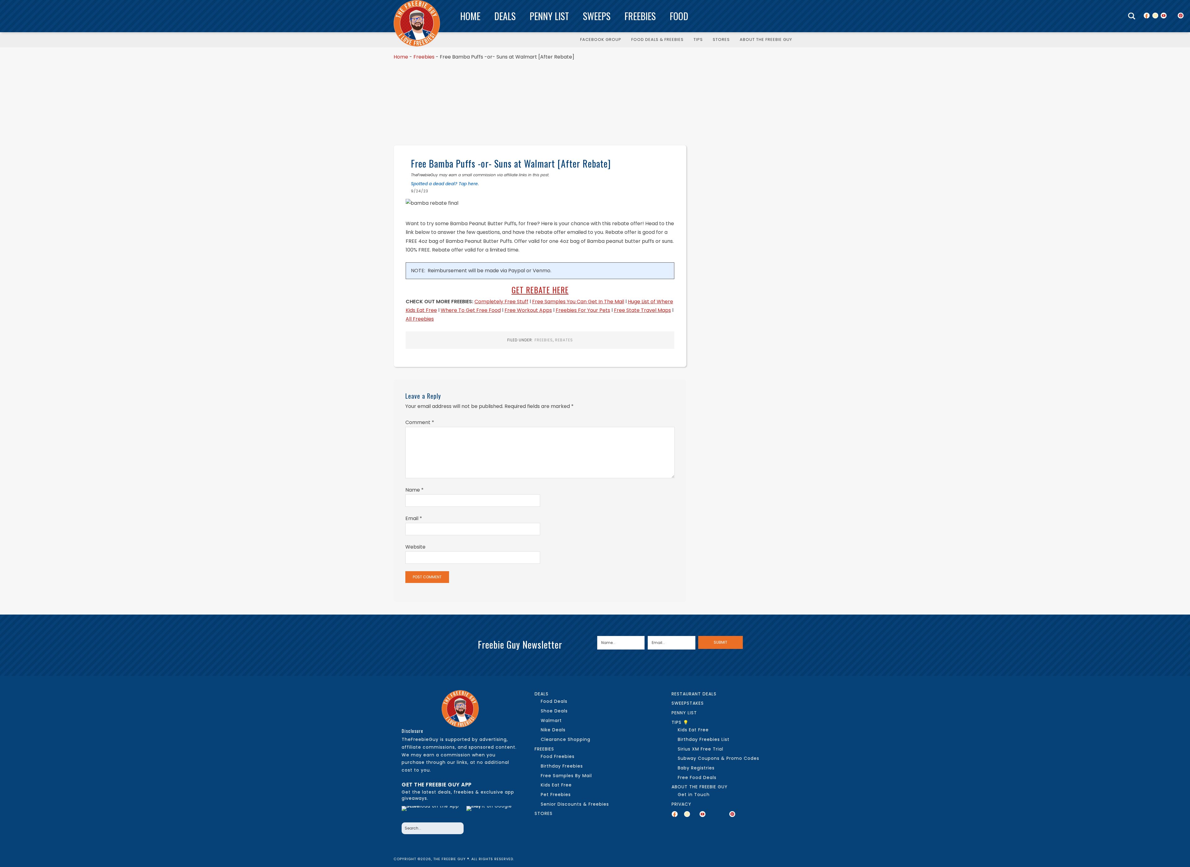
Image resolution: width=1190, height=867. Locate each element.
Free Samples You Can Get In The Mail (578, 301)
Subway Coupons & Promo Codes (718, 758)
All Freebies (420, 318)
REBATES (564, 340)
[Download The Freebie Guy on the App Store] (432, 812)
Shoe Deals (554, 711)
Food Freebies (558, 756)
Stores (544, 813)
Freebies (640, 16)
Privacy (681, 804)
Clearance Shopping (565, 739)
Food (679, 16)
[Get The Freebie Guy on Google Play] (490, 812)
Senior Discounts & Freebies (575, 804)
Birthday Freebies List (703, 739)
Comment (419, 422)
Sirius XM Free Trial (700, 749)
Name (414, 489)
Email (413, 518)
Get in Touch (694, 794)
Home (470, 16)
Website (415, 546)
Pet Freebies (556, 794)
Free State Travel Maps (642, 310)
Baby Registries (696, 768)
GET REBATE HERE (540, 290)
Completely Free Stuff (501, 301)
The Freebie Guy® (417, 23)
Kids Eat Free (556, 785)
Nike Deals (553, 730)
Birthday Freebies (562, 766)
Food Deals (554, 701)
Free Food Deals (697, 777)
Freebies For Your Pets (583, 310)
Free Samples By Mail (566, 776)
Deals (505, 16)
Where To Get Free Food (471, 310)
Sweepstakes (688, 703)
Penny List (549, 16)
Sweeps (596, 16)
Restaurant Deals (694, 694)
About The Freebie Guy (700, 787)
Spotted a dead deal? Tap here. (445, 184)
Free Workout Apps (528, 310)
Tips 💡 (680, 722)
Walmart (551, 720)
